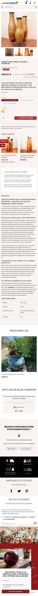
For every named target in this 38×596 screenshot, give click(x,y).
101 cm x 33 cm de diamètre (9, 100)
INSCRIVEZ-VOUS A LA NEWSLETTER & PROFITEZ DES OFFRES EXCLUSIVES (15, 574)
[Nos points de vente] (35, 3)
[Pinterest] (27, 491)
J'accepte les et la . (19, 518)
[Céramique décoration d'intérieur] (19, 52)
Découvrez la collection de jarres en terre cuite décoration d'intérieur (19, 403)
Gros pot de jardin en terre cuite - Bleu (12, 374)
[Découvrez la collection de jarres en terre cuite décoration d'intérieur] (19, 397)
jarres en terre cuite (25, 212)
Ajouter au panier (25, 118)
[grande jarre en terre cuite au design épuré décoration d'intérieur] (28, 52)
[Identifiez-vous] (30, 3)
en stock (28, 77)
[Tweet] (19, 491)
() (18, 411)
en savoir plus (4, 92)
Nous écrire (11, 448)
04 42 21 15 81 (25, 448)
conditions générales (19, 517)
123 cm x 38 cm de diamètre (10, 103)
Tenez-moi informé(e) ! (15, 591)
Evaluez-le (6, 69)
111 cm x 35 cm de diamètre (27, 100)
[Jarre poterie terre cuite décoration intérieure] (9, 52)
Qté (3, 118)
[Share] (11, 491)
